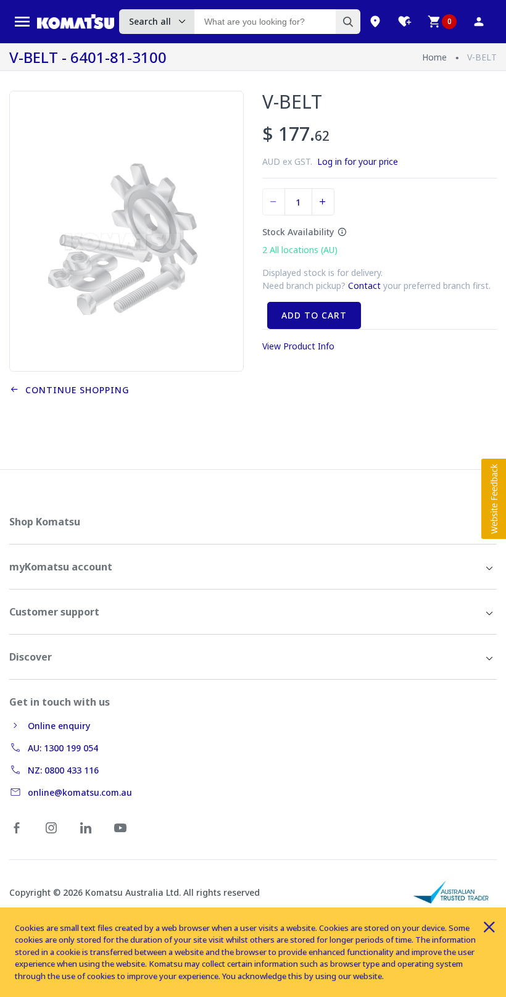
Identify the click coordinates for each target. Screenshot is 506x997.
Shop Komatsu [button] (44, 521)
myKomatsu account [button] (60, 567)
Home (434, 57)
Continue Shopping (74, 390)
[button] (493, 499)
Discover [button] (30, 657)
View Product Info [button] (298, 346)
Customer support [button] (54, 612)
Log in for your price (357, 161)
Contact (364, 285)
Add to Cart (314, 315)
